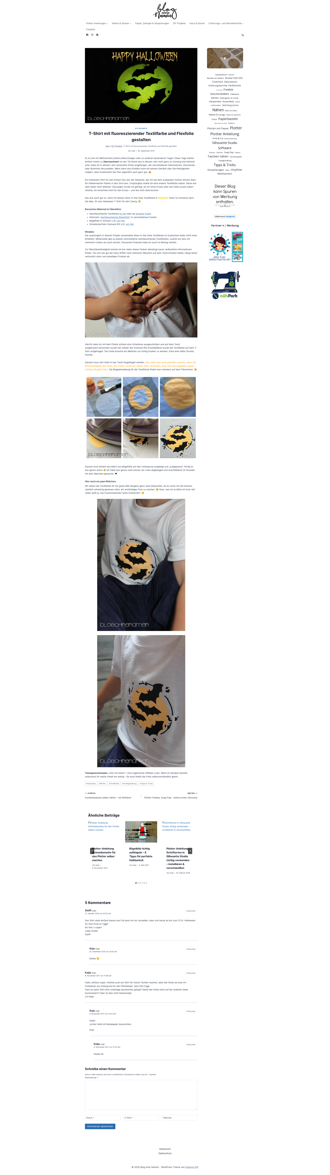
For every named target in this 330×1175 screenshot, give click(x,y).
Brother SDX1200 (233, 78)
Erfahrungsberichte (217, 85)
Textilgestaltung (129, 784)
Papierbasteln (228, 119)
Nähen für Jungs (217, 114)
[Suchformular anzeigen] (242, 35)
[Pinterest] (97, 35)
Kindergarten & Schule (229, 98)
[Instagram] (92, 35)
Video (227, 170)
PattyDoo (231, 123)
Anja (133, 151)
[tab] (136, 883)
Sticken (237, 152)
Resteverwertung (230, 139)
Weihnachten (224, 173)
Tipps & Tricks (146, 784)
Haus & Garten (197, 23)
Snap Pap (229, 152)
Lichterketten (216, 105)
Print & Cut (218, 138)
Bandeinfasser (221, 74)
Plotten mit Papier (218, 128)
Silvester (212, 152)
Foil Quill (219, 90)
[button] (225, 58)
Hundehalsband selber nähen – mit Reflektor (108, 795)
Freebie (228, 89)
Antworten (190, 911)
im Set (122, 213)
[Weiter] (190, 851)
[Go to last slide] (92, 851)
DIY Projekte (179, 23)
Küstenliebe (228, 101)
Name (90, 1117)
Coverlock (217, 81)
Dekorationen (230, 81)
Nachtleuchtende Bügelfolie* (115, 217)
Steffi (88, 910)
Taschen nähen (218, 156)
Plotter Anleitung (224, 133)
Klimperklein (215, 101)
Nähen (218, 109)
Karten (215, 97)
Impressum (165, 1149)
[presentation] (104, 831)
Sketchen (219, 152)
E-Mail (129, 1117)
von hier (120, 220)
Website (167, 1117)
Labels (237, 102)
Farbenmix (234, 85)
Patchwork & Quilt (220, 123)
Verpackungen (215, 169)
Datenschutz (165, 1153)
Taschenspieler (235, 156)
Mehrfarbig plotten (230, 105)
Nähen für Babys (231, 111)
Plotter (102, 784)
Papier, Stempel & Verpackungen (152, 23)
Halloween (91, 784)
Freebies (90, 29)
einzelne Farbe (143, 213)
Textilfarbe (114, 784)
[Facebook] (87, 35)
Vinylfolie (236, 169)
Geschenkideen (219, 94)
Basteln (231, 75)
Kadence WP (192, 1167)
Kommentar (92, 1077)
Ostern (214, 119)
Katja (88, 972)
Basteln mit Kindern (215, 78)
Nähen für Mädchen (233, 115)
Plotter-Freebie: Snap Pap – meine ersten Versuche (170, 795)
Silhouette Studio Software (224, 145)
